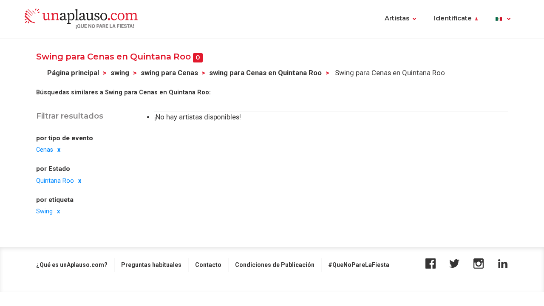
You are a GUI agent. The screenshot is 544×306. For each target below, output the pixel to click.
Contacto (208, 264)
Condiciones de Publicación (274, 264)
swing (119, 73)
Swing (44, 211)
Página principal (73, 73)
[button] (503, 19)
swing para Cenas (169, 73)
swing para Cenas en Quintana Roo (265, 73)
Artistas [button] (397, 18)
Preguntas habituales (151, 264)
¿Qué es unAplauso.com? (72, 264)
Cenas (44, 149)
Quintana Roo (55, 180)
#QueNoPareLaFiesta (358, 264)
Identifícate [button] (453, 18)
